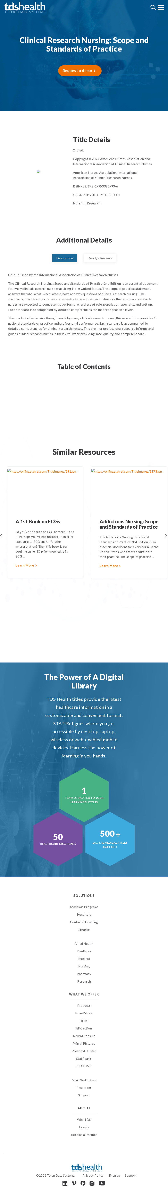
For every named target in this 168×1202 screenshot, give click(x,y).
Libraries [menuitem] (84, 929)
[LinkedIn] (64, 1183)
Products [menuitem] (84, 1005)
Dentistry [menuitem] (84, 951)
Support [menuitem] (84, 1095)
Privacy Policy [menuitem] (93, 1175)
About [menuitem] (84, 1108)
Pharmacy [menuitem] (84, 974)
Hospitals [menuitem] (84, 914)
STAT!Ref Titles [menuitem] (84, 1080)
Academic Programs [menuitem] (84, 907)
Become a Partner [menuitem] (84, 1135)
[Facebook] (83, 1183)
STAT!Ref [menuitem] (84, 1066)
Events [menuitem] (84, 1127)
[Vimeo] (74, 1183)
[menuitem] (84, 938)
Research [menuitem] (84, 981)
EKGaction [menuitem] (84, 1028)
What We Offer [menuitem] (84, 994)
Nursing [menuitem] (84, 966)
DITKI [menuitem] (84, 1021)
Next (166, 536)
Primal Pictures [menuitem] (84, 1043)
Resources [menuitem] (84, 1087)
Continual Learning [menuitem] (84, 922)
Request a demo (77, 70)
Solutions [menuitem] (83, 895)
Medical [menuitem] (84, 958)
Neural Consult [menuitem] (84, 1036)
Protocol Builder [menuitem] (84, 1051)
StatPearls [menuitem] (84, 1058)
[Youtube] (102, 1183)
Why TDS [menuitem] (84, 1119)
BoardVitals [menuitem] (84, 1013)
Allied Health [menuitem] (84, 943)
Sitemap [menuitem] (114, 1175)
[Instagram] (92, 1183)
